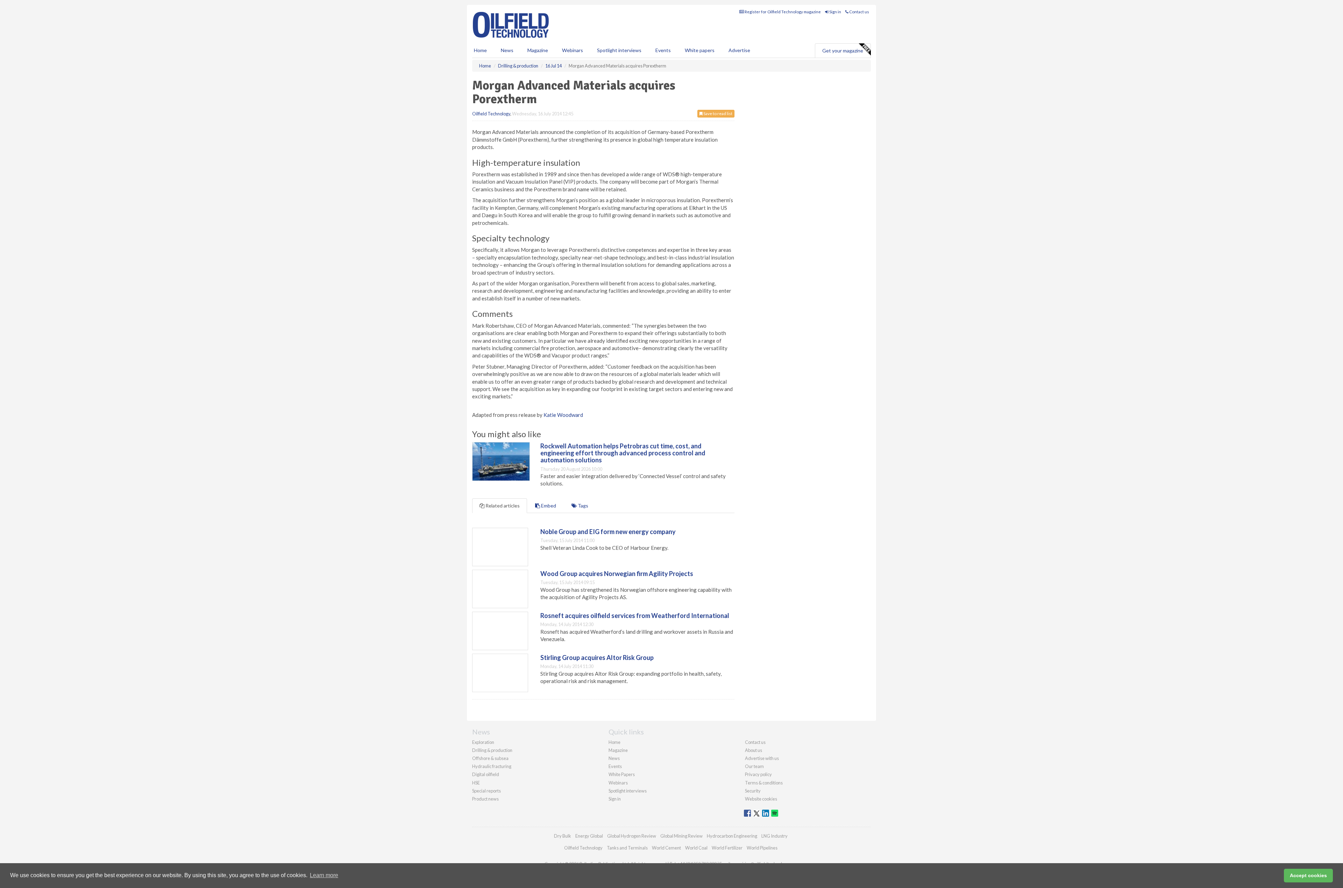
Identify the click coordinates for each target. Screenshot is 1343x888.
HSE (476, 783)
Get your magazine (842, 51)
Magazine (537, 50)
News (614, 758)
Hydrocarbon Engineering (732, 836)
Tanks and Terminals (627, 848)
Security (753, 791)
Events (663, 50)
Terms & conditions (764, 783)
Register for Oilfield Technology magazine (782, 11)
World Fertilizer (727, 848)
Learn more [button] (324, 875)
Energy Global (589, 836)
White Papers (622, 774)
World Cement (666, 848)
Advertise (739, 50)
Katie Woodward (563, 415)
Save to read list (717, 113)
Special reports (486, 791)
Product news (485, 799)
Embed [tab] (548, 506)
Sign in (835, 11)
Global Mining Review (681, 836)
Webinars (572, 50)
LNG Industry (774, 836)
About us (753, 750)
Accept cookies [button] (1308, 875)
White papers (700, 50)
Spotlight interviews (619, 50)
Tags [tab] (582, 506)
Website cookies (761, 799)
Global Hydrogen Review (631, 836)
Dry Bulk (562, 836)
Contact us (858, 11)
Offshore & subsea (490, 758)
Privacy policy (758, 774)
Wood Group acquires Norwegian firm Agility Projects (616, 573)
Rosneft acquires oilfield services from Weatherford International (634, 615)
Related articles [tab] (502, 506)
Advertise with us (762, 758)
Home (480, 50)
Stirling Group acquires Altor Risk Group (597, 657)
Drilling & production (492, 750)
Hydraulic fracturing (491, 766)
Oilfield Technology (491, 113)
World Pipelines (762, 848)
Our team (754, 766)
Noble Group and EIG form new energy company (608, 531)
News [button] (507, 50)
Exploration (483, 742)
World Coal (696, 848)
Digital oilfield (485, 774)
